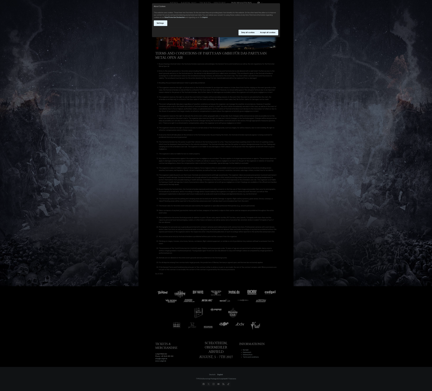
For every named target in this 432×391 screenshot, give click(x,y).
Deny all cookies (248, 32)
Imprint (205, 17)
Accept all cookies (267, 32)
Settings (160, 23)
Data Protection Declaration (175, 17)
